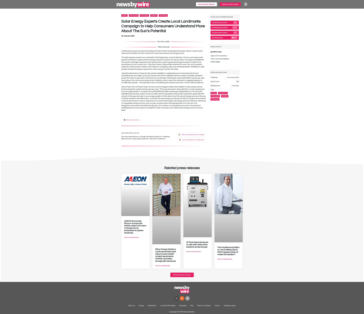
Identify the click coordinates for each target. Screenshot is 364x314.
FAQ (191, 306)
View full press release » (131, 237)
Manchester (144, 15)
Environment (134, 15)
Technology (163, 15)
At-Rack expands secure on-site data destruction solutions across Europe (197, 244)
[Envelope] (187, 298)
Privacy (217, 306)
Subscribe (182, 306)
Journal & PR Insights (167, 306)
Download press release (224, 22)
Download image (224, 37)
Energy (124, 15)
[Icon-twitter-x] (176, 298)
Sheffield (154, 15)
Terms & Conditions (204, 306)
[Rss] (182, 298)
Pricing (141, 306)
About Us (131, 306)
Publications (152, 306)
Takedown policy (230, 306)
